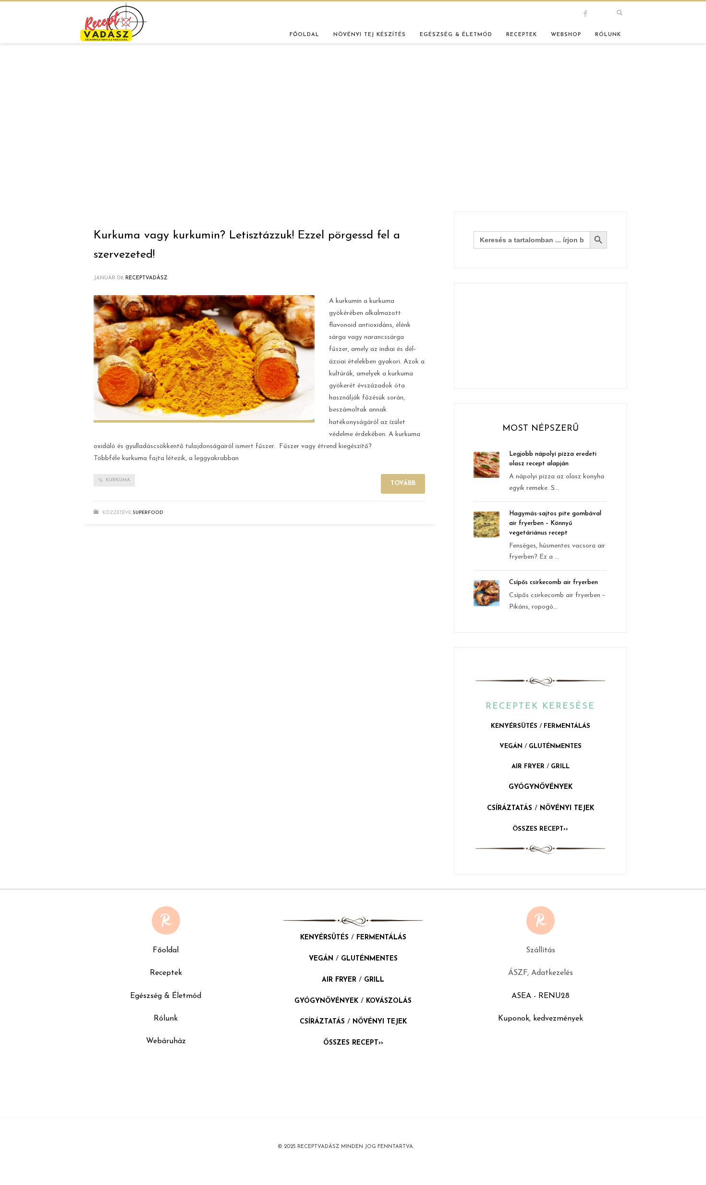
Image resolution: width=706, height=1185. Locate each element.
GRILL (560, 766)
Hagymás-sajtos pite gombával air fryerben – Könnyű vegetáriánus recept (555, 523)
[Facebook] (593, 13)
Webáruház (166, 1041)
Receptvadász (146, 278)
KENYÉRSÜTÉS (514, 726)
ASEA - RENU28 (540, 996)
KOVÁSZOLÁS (389, 1001)
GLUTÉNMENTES (555, 746)
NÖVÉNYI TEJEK (567, 808)
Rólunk (166, 1019)
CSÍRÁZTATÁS (509, 808)
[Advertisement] (353, 139)
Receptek (166, 973)
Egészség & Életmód (165, 996)
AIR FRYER (528, 766)
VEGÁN (511, 746)
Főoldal (166, 950)
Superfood (148, 512)
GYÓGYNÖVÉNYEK (540, 787)
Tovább (402, 483)
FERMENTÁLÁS (567, 726)
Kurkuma (118, 480)
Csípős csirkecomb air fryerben (553, 582)
